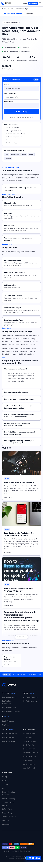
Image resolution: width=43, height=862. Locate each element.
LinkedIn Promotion (29, 768)
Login (4, 780)
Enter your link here (10, 93)
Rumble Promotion (29, 756)
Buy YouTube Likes (9, 708)
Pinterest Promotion (30, 741)
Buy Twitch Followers (30, 697)
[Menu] (40, 3)
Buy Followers (19, 674)
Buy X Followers (8, 721)
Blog (3, 788)
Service (6, 85)
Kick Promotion (28, 737)
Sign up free (33, 3)
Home (4, 9)
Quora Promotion (29, 749)
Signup (4, 777)
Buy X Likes (6, 725)
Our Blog (6, 448)
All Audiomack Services (13, 13)
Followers (29, 13)
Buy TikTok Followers (9, 733)
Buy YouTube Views (9, 697)
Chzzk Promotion (29, 764)
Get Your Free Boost (12, 79)
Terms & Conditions (9, 817)
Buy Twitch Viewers (30, 701)
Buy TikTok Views (8, 741)
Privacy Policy (7, 813)
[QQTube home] (6, 3)
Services (11, 9)
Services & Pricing (8, 799)
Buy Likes (29, 674)
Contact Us (6, 824)
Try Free (5, 784)
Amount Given (8, 102)
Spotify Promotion (29, 733)
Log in (25, 3)
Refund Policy (7, 809)
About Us (5, 820)
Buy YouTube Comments (11, 711)
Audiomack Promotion (30, 753)
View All (12, 693)
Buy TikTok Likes (8, 737)
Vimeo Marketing (29, 760)
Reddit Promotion (29, 745)
